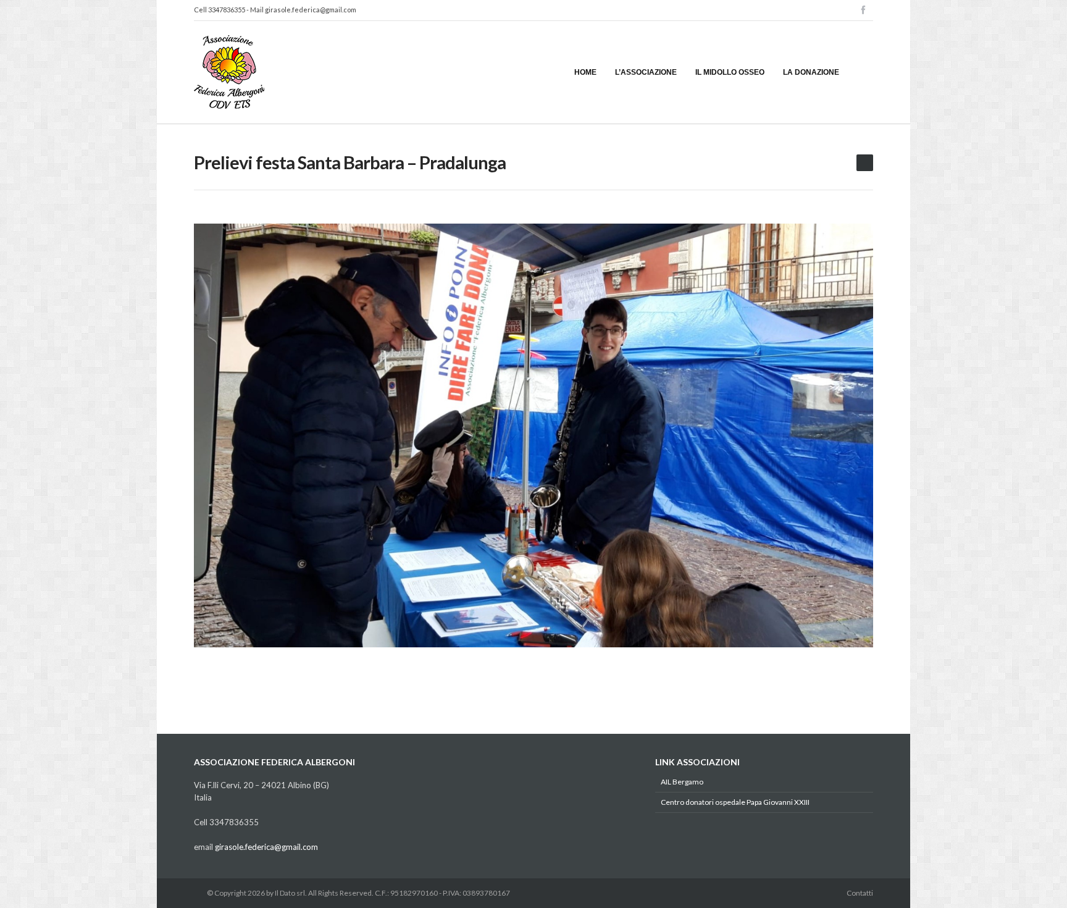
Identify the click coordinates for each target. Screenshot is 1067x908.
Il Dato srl (290, 892)
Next (855, 435)
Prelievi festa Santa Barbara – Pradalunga (350, 162)
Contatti (860, 892)
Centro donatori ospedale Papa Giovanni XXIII (735, 802)
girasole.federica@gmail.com (310, 10)
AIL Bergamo (682, 781)
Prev (212, 435)
